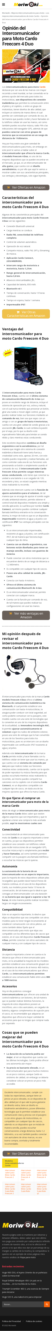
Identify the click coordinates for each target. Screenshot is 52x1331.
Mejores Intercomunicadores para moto (27, 13)
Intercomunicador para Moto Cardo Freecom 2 (10, 1173)
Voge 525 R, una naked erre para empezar (22, 1297)
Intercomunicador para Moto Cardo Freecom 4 (42, 1173)
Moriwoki (6, 13)
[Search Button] (47, 1304)
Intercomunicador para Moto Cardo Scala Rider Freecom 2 (10, 1189)
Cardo (42, 87)
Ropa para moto (28, 1257)
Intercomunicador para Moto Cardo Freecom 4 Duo (26, 1175)
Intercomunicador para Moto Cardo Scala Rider (26, 1187)
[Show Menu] (3, 4)
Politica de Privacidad (11, 1321)
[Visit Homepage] (28, 4)
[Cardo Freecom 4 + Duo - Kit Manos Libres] (26, 366)
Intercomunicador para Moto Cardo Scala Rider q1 (42, 1189)
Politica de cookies (34, 1321)
